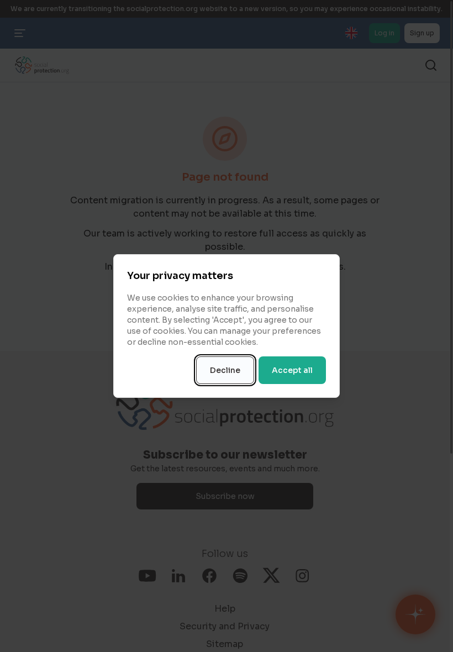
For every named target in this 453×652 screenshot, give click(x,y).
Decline (225, 370)
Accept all (292, 370)
